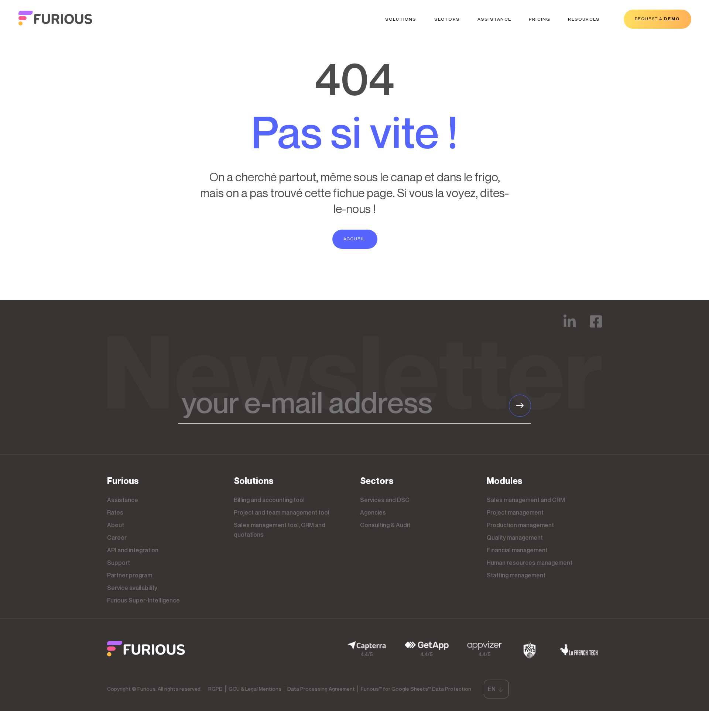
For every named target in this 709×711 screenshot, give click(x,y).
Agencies (373, 512)
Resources (584, 19)
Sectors (447, 19)
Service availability (132, 587)
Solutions (401, 19)
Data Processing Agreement (321, 689)
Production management (520, 525)
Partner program (129, 575)
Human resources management (529, 562)
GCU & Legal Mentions (255, 689)
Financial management (517, 550)
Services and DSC (385, 500)
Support (118, 562)
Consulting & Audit (385, 525)
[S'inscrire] (520, 406)
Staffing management (516, 575)
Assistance (494, 19)
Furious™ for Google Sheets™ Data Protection (416, 689)
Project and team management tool (281, 512)
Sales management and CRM (526, 500)
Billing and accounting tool (269, 500)
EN (492, 689)
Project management (515, 512)
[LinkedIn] (570, 326)
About (115, 525)
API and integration (132, 550)
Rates (115, 512)
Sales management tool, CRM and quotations (279, 529)
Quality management (515, 537)
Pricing (539, 19)
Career (117, 537)
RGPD (215, 689)
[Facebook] (596, 326)
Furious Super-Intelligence (143, 600)
